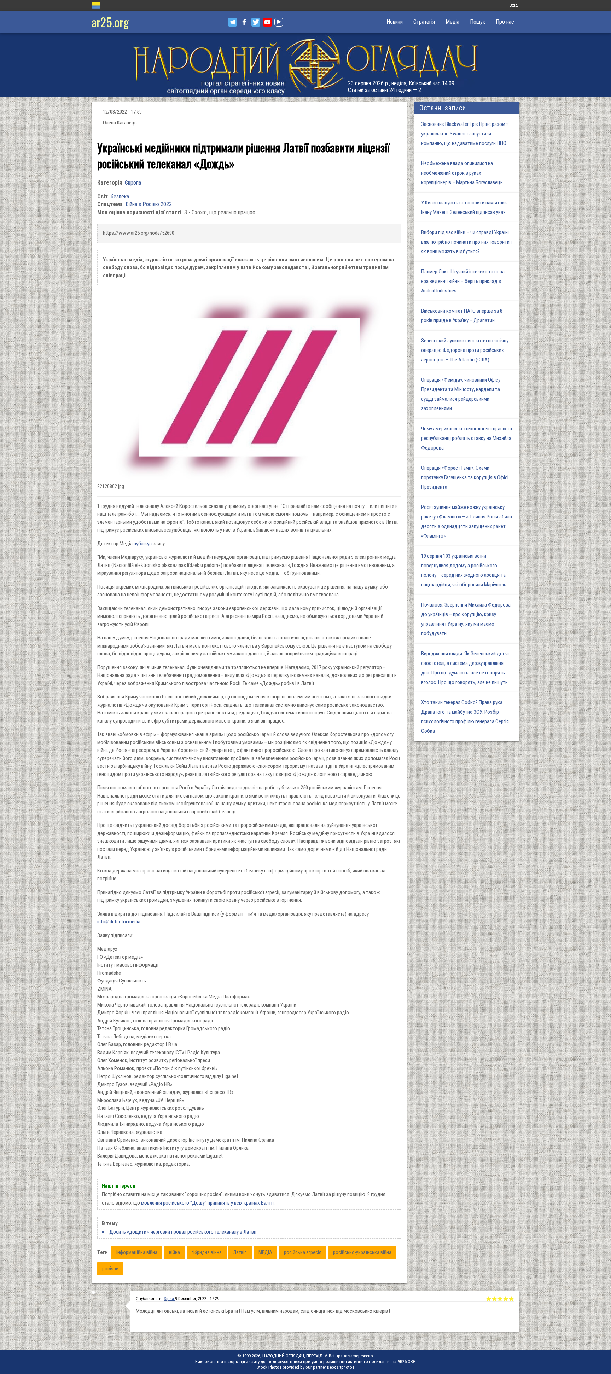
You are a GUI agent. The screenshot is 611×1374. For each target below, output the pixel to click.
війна (174, 1252)
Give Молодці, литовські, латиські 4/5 (505, 1298)
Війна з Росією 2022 (149, 204)
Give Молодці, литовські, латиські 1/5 (488, 1298)
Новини (394, 21)
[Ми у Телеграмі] (232, 22)
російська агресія (302, 1252)
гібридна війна (207, 1252)
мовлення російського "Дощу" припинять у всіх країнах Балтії (207, 1203)
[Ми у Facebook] (244, 22)
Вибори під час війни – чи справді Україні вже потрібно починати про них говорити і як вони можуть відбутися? (466, 242)
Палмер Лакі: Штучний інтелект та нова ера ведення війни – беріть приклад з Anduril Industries (463, 281)
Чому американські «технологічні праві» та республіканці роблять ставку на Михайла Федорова (466, 438)
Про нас (505, 21)
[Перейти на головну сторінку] (305, 65)
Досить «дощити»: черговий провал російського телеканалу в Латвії (182, 1232)
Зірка (169, 1298)
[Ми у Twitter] (255, 22)
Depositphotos (340, 1367)
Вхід (514, 5)
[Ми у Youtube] (267, 22)
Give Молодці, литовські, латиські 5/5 (511, 1298)
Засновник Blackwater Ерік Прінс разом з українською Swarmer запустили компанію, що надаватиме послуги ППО (465, 133)
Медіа (452, 21)
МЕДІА (265, 1252)
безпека (120, 196)
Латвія (240, 1252)
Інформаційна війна (136, 1252)
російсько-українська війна (362, 1252)
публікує (143, 543)
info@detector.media (118, 921)
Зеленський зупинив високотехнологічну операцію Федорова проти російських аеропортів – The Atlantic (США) (464, 350)
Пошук (477, 21)
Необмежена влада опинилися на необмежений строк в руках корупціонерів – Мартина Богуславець (462, 173)
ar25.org (110, 22)
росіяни (110, 1268)
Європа (133, 182)
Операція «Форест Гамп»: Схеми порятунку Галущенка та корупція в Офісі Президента (464, 477)
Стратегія (424, 21)
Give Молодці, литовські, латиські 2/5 (494, 1298)
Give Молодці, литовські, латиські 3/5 (500, 1298)
